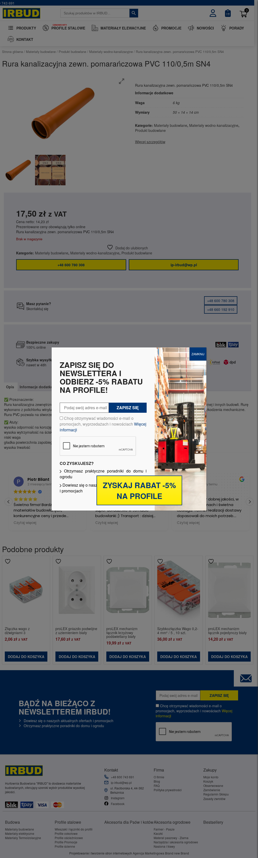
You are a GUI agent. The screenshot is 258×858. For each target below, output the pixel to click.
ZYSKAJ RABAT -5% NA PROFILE (139, 490)
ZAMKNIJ (197, 354)
